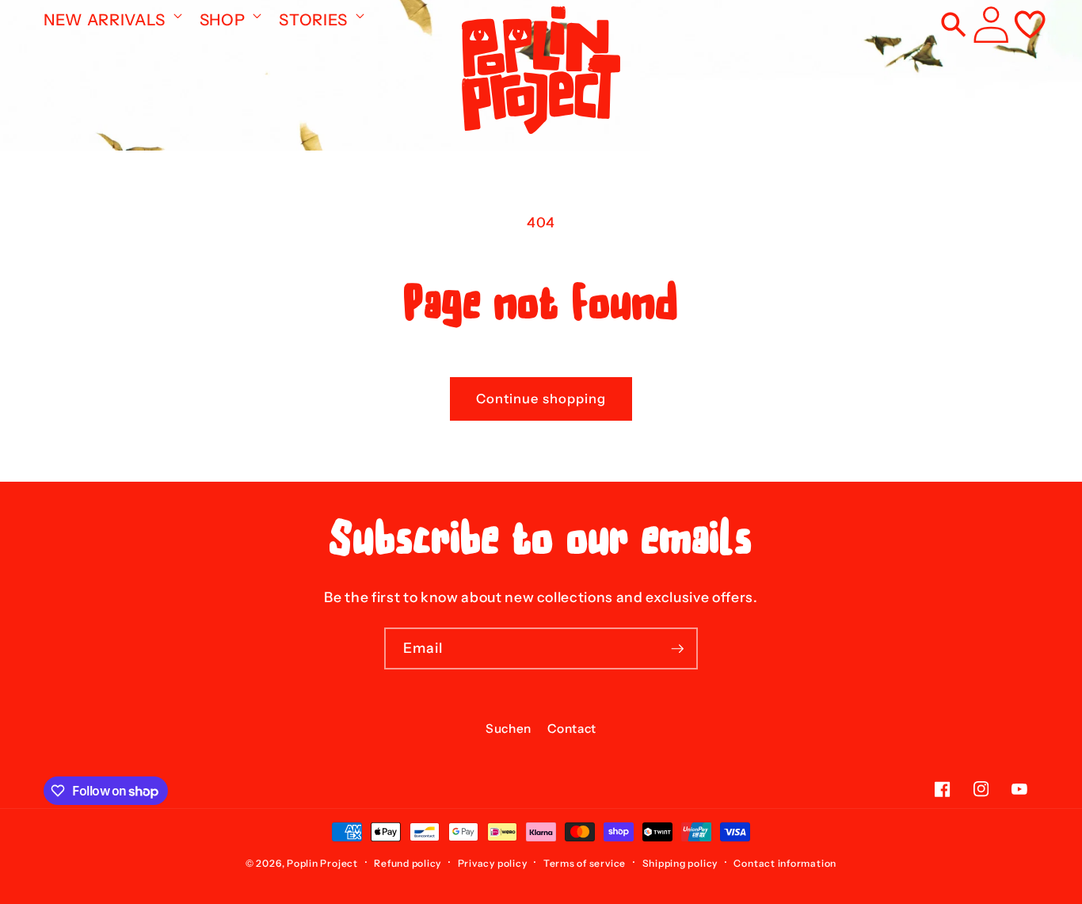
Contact (571, 728)
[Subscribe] (677, 648)
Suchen (508, 728)
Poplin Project (322, 863)
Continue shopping (541, 398)
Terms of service (584, 863)
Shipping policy (680, 863)
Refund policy (407, 863)
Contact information (784, 863)
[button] (111, 15)
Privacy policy (493, 863)
